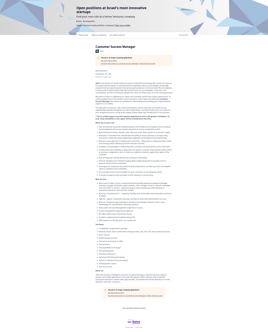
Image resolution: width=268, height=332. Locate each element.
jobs (83, 35)
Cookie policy (139, 327)
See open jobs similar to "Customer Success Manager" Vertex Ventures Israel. (128, 64)
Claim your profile (122, 25)
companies (99, 35)
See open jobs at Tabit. (109, 61)
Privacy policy (129, 327)
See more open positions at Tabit (134, 308)
